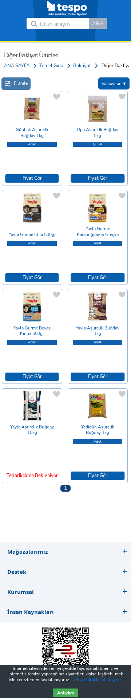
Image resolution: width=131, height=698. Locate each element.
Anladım (65, 693)
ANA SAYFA (16, 65)
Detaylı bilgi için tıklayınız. (97, 680)
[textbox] (64, 23)
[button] (98, 23)
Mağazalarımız (27, 551)
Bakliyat (82, 65)
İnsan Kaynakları (30, 611)
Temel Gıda (51, 65)
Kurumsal (20, 591)
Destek (16, 571)
